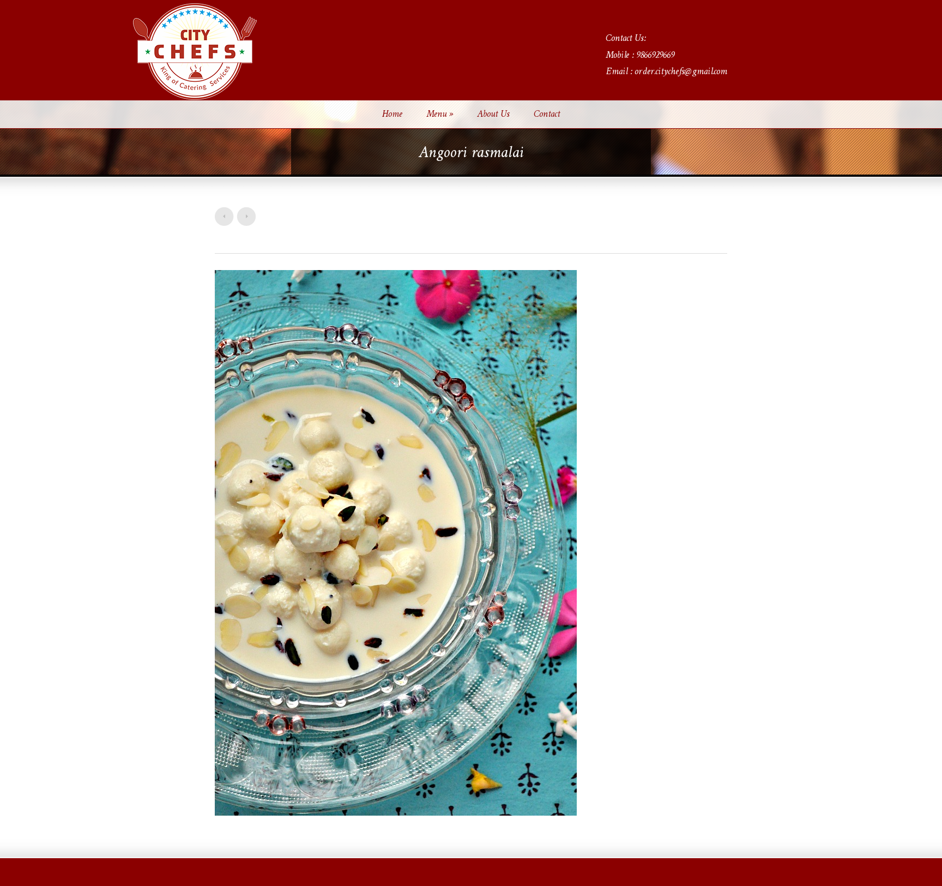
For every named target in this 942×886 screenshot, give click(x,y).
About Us (493, 114)
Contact (547, 114)
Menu (439, 114)
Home (392, 114)
